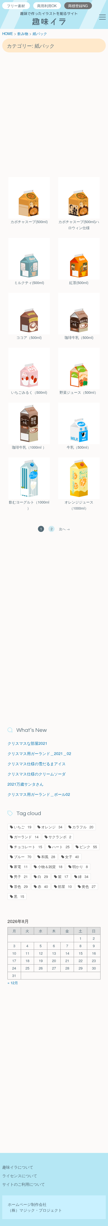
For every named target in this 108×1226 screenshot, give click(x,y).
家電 (21, 866)
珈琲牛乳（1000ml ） (29, 447)
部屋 (65, 886)
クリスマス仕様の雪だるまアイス (36, 763)
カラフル (82, 826)
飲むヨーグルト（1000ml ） (29, 505)
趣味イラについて (17, 1167)
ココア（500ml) (29, 337)
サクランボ (59, 836)
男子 (21, 876)
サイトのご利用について (23, 1184)
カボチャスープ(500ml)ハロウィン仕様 (78, 224)
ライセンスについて (19, 1175)
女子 (72, 856)
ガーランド (26, 836)
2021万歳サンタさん (25, 784)
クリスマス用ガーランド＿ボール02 (38, 794)
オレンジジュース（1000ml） (79, 505)
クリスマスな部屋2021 (27, 743)
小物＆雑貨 (50, 866)
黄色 (89, 886)
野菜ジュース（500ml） (79, 392)
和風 (48, 856)
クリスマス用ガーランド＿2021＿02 (39, 753)
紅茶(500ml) (78, 282)
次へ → (64, 528)
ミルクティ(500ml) (29, 282)
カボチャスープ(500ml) (29, 221)
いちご (22, 826)
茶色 (21, 886)
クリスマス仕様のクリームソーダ (36, 774)
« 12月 (12, 982)
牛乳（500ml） (79, 447)
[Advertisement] (54, 114)
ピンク (88, 846)
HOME (7, 33)
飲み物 (22, 33)
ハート (61, 846)
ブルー (22, 856)
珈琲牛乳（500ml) (79, 337)
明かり (80, 866)
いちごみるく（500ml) (29, 392)
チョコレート (28, 846)
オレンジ (51, 826)
